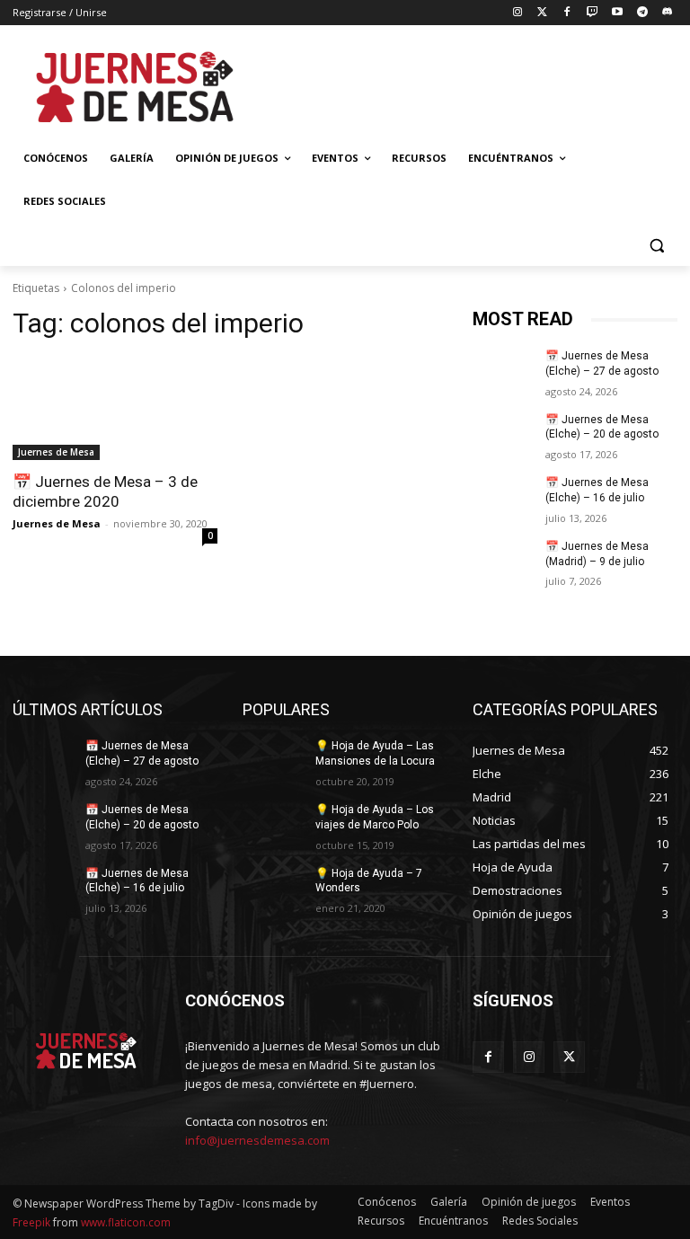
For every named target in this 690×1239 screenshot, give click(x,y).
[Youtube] (617, 13)
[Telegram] (642, 13)
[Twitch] (592, 13)
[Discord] (667, 13)
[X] (569, 1057)
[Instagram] (517, 13)
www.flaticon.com (126, 1222)
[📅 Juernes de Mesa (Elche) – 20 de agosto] (503, 434)
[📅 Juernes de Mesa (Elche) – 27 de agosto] (503, 370)
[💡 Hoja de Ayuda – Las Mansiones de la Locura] (273, 760)
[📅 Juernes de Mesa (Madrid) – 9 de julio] (503, 560)
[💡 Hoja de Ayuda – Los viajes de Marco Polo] (273, 823)
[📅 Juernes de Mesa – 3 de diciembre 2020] (115, 409)
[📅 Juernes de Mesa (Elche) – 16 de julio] (503, 496)
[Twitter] (542, 13)
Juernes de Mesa (56, 452)
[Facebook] (567, 13)
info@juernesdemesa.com (257, 1140)
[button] (656, 245)
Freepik (31, 1222)
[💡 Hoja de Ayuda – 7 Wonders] (273, 887)
